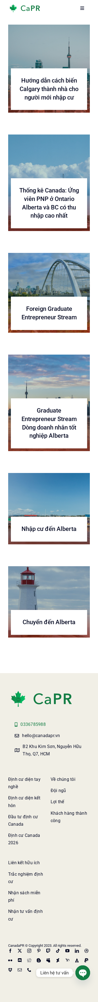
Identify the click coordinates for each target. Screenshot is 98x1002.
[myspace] (48, 960)
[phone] (29, 970)
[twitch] (48, 951)
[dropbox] (10, 970)
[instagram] (29, 951)
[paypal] (86, 960)
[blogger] (39, 960)
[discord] (20, 960)
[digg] (29, 960)
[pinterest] (39, 951)
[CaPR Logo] (41, 692)
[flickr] (10, 960)
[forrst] (77, 960)
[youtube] (67, 951)
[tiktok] (58, 951)
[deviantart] (58, 960)
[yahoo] (67, 960)
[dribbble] (86, 951)
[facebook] (10, 951)
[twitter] (20, 951)
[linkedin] (77, 951)
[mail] (20, 970)
